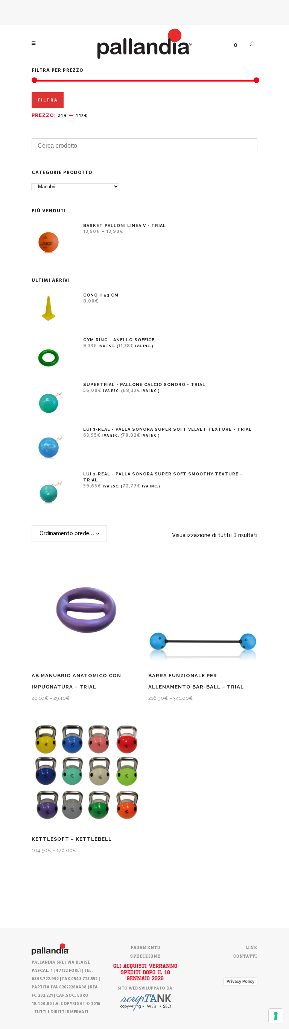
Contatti (245, 956)
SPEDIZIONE (145, 956)
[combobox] (69, 533)
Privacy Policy (240, 981)
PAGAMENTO (145, 947)
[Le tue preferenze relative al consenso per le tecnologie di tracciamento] (276, 1016)
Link (251, 947)
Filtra (48, 100)
